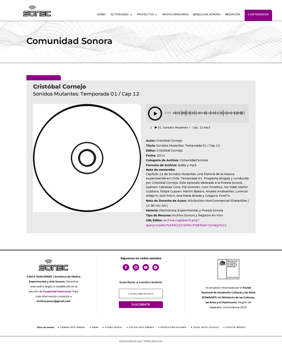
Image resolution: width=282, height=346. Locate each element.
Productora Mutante (173, 327)
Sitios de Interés (235, 327)
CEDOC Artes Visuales (206, 327)
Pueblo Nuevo (113, 327)
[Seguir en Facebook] (126, 267)
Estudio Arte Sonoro (141, 327)
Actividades (119, 14)
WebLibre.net (153, 341)
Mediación (232, 14)
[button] (155, 114)
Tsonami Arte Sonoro (72, 327)
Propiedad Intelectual (57, 291)
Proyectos (145, 14)
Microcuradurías (175, 14)
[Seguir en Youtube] (145, 267)
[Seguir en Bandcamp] (155, 267)
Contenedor (258, 14)
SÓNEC (101, 14)
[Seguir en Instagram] (136, 267)
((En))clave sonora (206, 14)
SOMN (95, 327)
